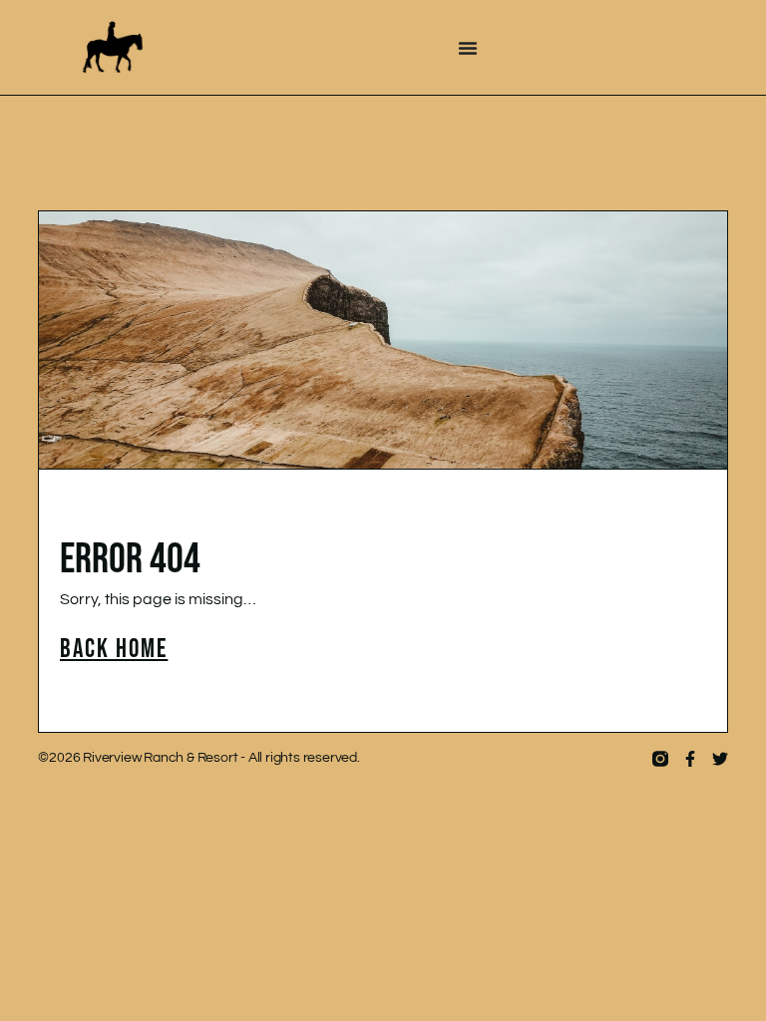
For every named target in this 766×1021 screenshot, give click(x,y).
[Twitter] (720, 759)
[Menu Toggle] (468, 48)
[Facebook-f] (690, 759)
